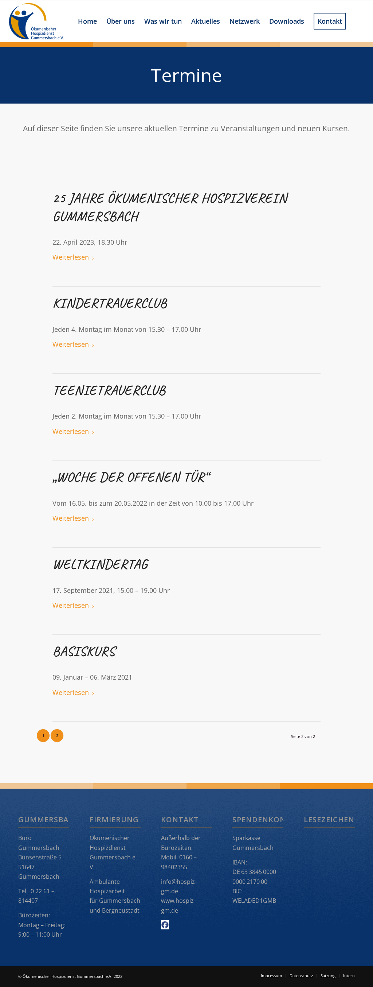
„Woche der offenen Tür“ (130, 477)
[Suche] (358, 21)
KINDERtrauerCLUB (109, 303)
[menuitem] (87, 21)
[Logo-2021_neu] (36, 21)
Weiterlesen (70, 256)
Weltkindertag (100, 564)
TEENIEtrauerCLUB (108, 390)
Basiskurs (83, 651)
